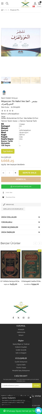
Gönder (36, 385)
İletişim (21, 335)
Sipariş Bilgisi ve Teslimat (21, 344)
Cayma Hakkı (21, 365)
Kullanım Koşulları (21, 347)
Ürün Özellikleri (9, 217)
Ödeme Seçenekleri (9, 227)
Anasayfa (21, 329)
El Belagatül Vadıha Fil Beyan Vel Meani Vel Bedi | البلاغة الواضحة (31, 281)
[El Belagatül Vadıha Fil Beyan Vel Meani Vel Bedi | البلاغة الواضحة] (31, 264)
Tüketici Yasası (21, 367)
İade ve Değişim (21, 353)
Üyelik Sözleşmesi (21, 362)
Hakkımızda (21, 332)
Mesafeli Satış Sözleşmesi (21, 370)
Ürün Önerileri (8, 232)
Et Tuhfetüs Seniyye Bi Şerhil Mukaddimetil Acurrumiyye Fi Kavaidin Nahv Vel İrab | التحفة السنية (10, 281)
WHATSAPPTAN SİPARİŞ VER (21, 186)
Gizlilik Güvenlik (21, 350)
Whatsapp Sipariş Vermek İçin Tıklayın (22, 411)
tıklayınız (7, 404)
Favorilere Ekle (11, 268)
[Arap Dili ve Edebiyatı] (8, 10)
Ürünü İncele (14, 268)
